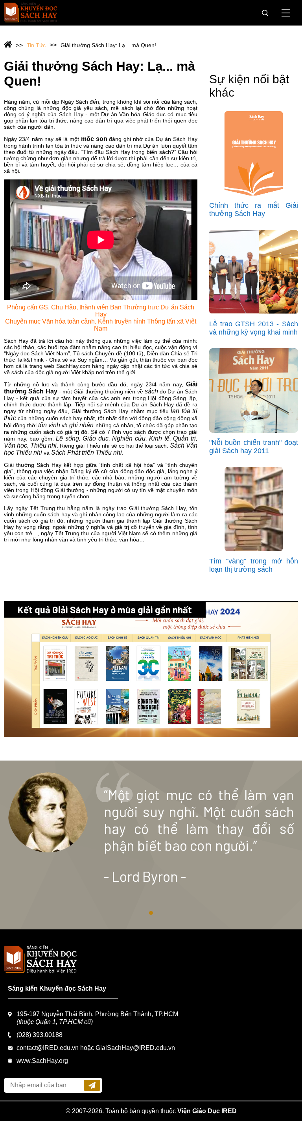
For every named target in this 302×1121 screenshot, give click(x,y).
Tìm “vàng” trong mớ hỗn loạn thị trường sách (253, 565)
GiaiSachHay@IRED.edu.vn (135, 1047)
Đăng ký (92, 1085)
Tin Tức (36, 45)
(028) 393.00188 (40, 1034)
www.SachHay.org (42, 1060)
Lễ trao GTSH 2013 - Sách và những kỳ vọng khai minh (253, 328)
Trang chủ (13, 45)
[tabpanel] (151, 845)
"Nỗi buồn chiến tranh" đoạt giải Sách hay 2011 (253, 447)
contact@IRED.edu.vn (48, 1047)
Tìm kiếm (265, 13)
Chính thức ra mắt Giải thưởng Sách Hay (253, 209)
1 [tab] (151, 913)
